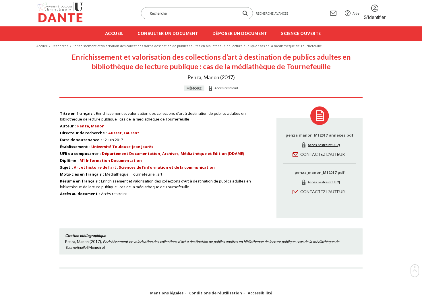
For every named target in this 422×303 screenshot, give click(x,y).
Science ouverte (301, 33)
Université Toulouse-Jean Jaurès (122, 146)
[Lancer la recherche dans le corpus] (245, 13)
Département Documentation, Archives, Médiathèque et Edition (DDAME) (173, 153)
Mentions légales (166, 293)
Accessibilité (260, 293)
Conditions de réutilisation (215, 293)
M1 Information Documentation (111, 160)
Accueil (114, 33)
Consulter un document (168, 33)
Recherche (60, 46)
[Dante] (63, 13)
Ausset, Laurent (123, 132)
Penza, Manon (90, 126)
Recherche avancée (272, 13)
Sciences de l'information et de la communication (167, 167)
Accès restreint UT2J (324, 145)
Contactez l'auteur (322, 154)
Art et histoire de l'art (95, 167)
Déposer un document (239, 33)
